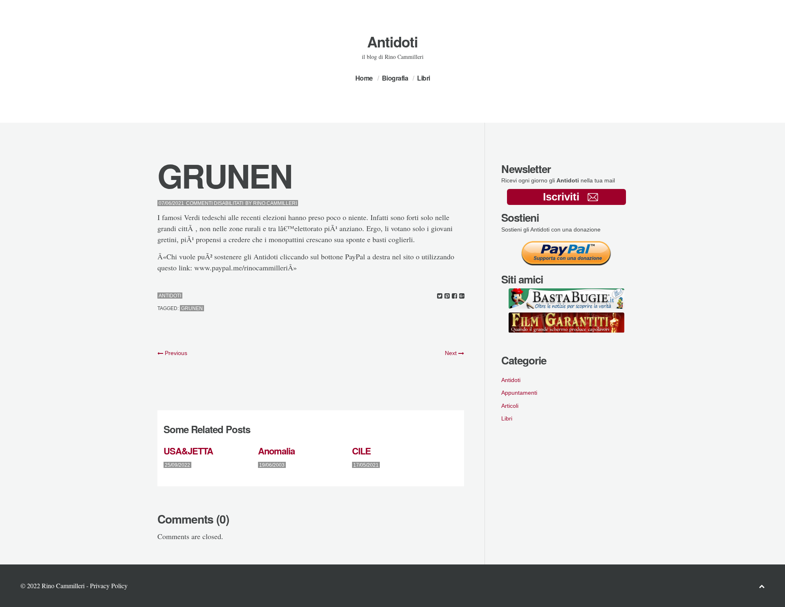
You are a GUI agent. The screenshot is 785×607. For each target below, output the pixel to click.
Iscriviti (561, 197)
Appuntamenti (519, 392)
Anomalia (276, 450)
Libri (423, 78)
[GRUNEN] (439, 295)
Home (364, 78)
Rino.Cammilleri (275, 203)
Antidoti (392, 41)
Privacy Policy (109, 585)
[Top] (762, 586)
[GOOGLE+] (461, 295)
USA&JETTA (188, 450)
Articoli (509, 405)
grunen (192, 308)
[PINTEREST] (447, 295)
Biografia (395, 78)
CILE (361, 450)
